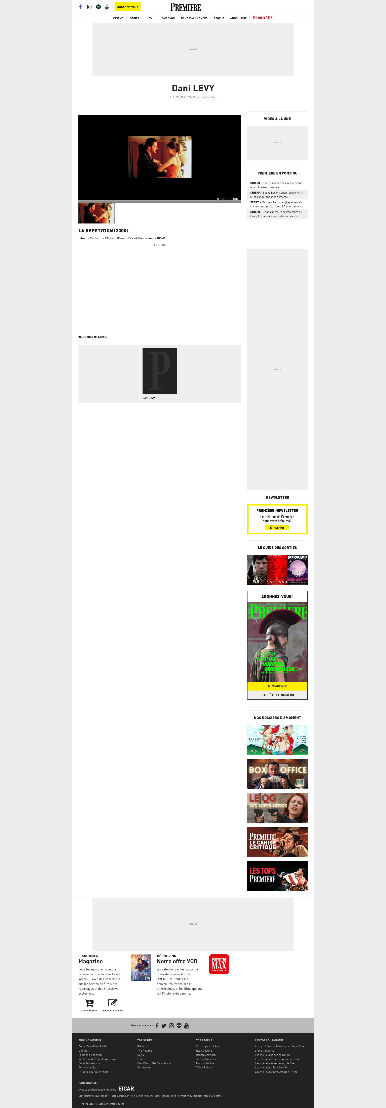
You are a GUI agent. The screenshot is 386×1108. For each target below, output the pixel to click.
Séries (134, 18)
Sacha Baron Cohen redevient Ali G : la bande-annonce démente (276, 194)
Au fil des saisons (89, 1063)
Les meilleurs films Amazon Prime (276, 1071)
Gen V (140, 1054)
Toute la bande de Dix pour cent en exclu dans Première (276, 185)
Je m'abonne (277, 686)
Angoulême (238, 18)
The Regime (144, 1050)
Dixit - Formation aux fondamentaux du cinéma (196, 1095)
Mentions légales (87, 1103)
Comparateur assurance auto (94, 1095)
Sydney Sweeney (206, 1059)
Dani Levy (149, 398)
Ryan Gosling (204, 1050)
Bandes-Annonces (194, 18)
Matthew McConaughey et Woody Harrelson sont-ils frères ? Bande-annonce (276, 204)
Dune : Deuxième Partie (92, 1046)
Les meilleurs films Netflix (271, 1067)
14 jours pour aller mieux (93, 1071)
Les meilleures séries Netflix (272, 1054)
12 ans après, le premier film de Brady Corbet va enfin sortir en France (276, 214)
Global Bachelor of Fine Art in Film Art (132, 1095)
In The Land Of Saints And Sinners (99, 1059)
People (219, 18)
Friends (142, 1046)
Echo (140, 1059)
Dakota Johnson (206, 1054)
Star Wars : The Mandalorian (154, 1063)
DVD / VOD (168, 18)
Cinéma (118, 18)
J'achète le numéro (277, 695)
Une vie (82, 1050)
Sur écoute (144, 1067)
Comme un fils (87, 1067)
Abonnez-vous (127, 7)
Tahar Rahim (204, 1067)
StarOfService (162, 1095)
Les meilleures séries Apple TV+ (275, 1063)
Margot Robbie (205, 1063)
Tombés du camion (90, 1054)
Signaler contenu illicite (111, 1103)
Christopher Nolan (207, 1046)
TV (150, 18)
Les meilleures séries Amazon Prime (277, 1059)
